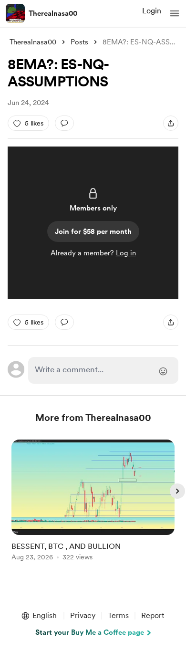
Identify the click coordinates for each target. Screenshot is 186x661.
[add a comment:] (64, 123)
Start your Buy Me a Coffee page (89, 632)
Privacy (82, 615)
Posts (79, 42)
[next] (177, 491)
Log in (126, 253)
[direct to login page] (103, 370)
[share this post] (170, 123)
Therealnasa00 (53, 13)
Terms (118, 615)
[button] (174, 13)
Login (151, 10)
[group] (93, 506)
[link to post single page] (93, 502)
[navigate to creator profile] (15, 13)
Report (152, 615)
